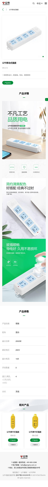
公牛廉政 (24, 472)
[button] (39, 56)
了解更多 (13, 445)
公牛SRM (32, 472)
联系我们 (16, 472)
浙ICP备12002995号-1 (24, 475)
